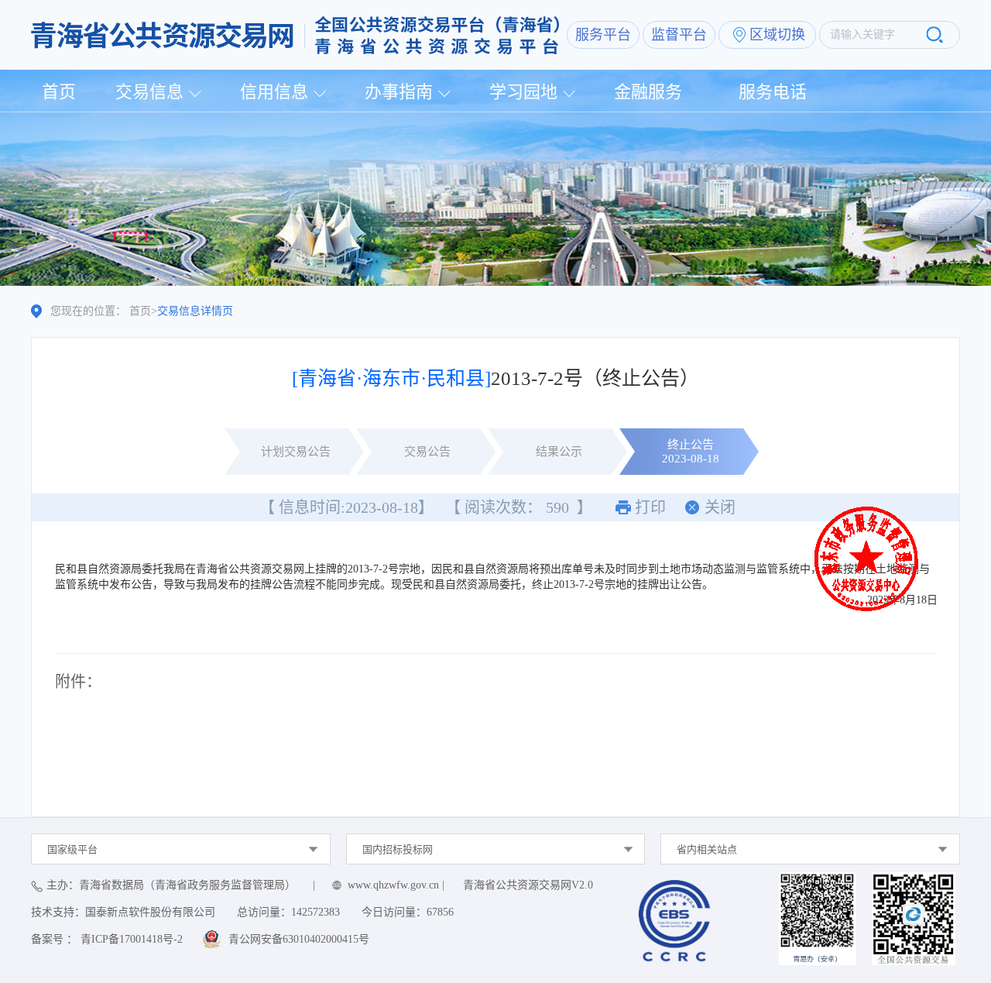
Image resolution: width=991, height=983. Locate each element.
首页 (59, 91)
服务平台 (603, 35)
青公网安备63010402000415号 (298, 939)
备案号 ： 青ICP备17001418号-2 (107, 939)
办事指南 (399, 91)
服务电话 (773, 91)
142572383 (315, 912)
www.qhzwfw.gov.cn (393, 885)
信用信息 (274, 91)
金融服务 (648, 91)
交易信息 (149, 91)
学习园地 (523, 91)
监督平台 (679, 35)
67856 (440, 912)
